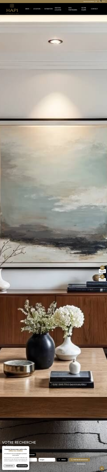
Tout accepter (22, 466)
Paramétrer (9, 466)
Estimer (32, 455)
